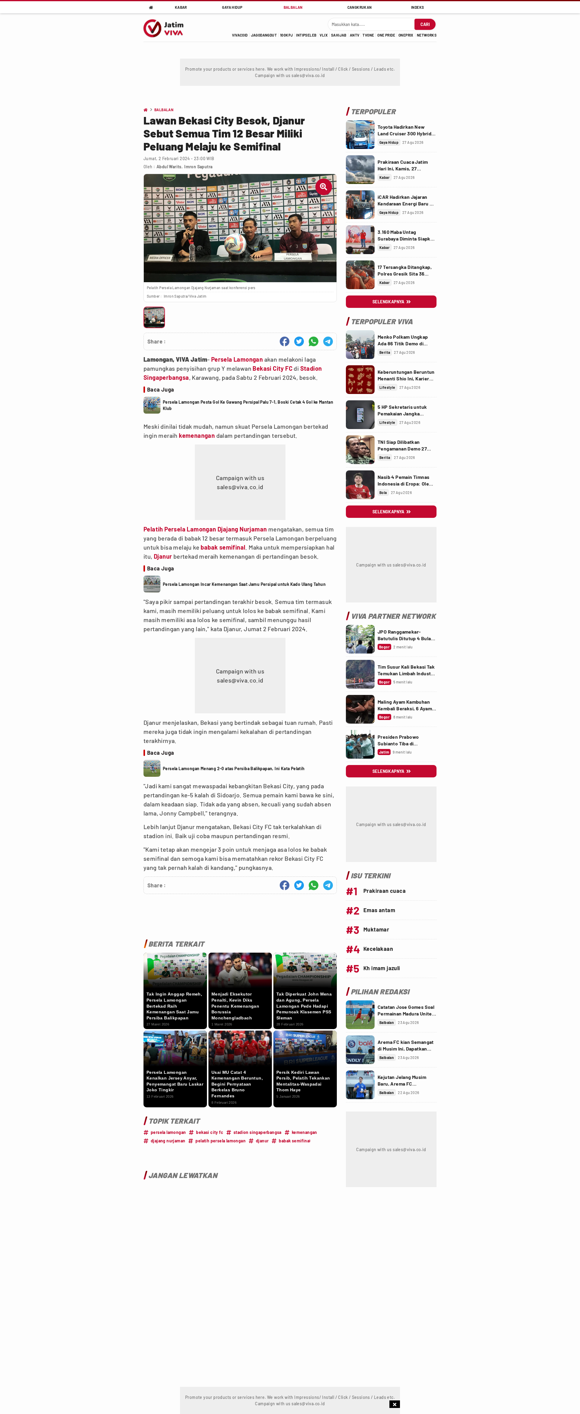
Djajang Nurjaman (242, 529)
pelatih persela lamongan (220, 1140)
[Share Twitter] (299, 341)
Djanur (163, 556)
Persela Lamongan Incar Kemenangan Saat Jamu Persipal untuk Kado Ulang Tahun (244, 584)
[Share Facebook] (284, 341)
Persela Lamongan (237, 359)
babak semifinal (223, 547)
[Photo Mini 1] (154, 317)
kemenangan (197, 435)
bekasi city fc (209, 1132)
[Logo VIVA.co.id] (166, 27)
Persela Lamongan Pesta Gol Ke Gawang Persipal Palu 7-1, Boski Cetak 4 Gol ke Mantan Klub (248, 405)
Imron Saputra (198, 166)
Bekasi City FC (272, 368)
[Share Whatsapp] (313, 341)
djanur (262, 1140)
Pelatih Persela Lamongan (179, 529)
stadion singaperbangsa (258, 1132)
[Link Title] (360, 134)
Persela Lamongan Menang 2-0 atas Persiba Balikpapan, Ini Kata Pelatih (234, 768)
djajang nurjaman (168, 1140)
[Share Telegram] (328, 341)
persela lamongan (168, 1132)
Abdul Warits (169, 166)
